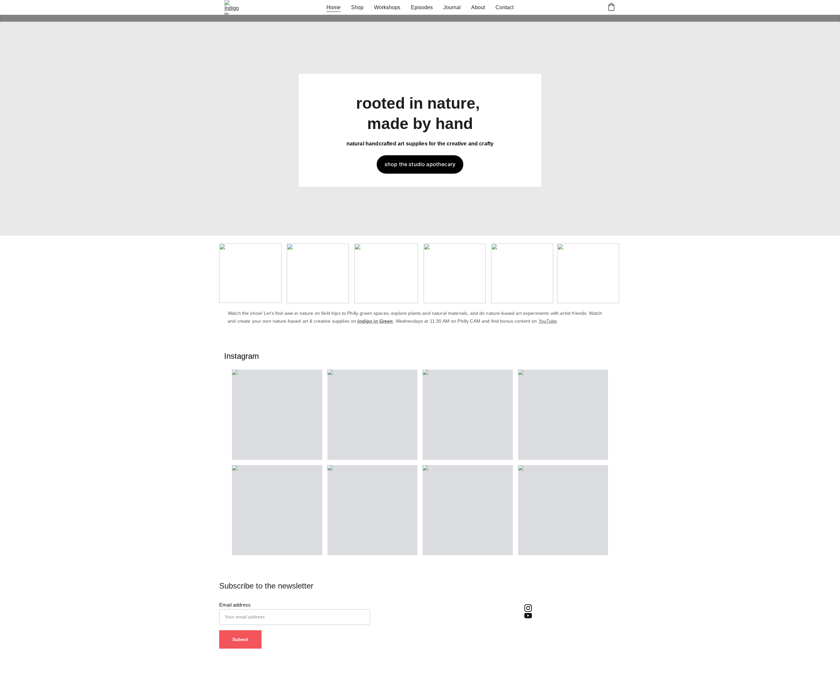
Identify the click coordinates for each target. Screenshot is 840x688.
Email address (235, 605)
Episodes (422, 7)
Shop (357, 7)
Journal (452, 7)
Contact (504, 7)
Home (333, 7)
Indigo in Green (375, 321)
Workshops (387, 7)
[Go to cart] (611, 7)
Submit (240, 639)
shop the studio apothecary (420, 164)
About (478, 7)
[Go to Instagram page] (528, 608)
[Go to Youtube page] (528, 615)
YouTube (547, 321)
